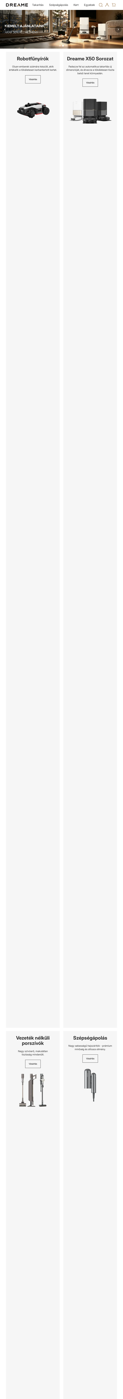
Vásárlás (33, 79)
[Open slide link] (61, 29)
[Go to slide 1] (60, 46)
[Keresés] (101, 5)
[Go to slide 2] (63, 46)
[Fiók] (107, 5)
